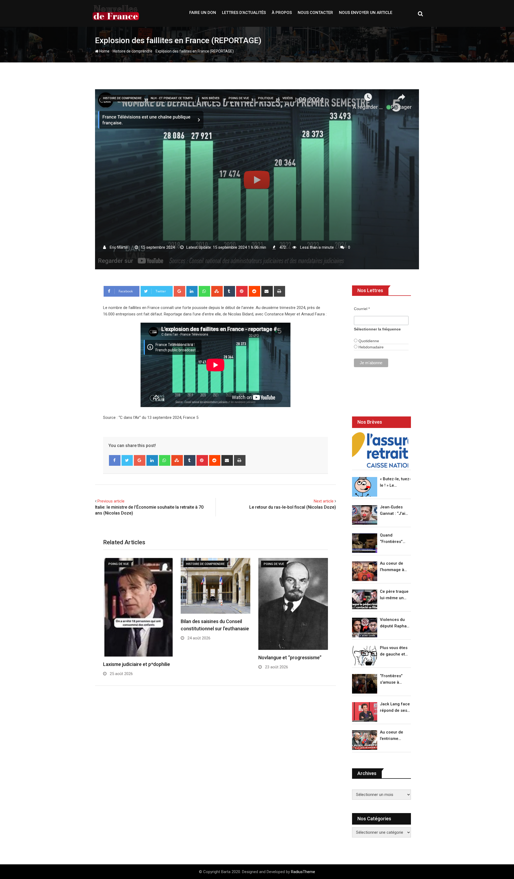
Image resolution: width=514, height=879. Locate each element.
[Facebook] (114, 460)
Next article (324, 501)
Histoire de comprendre (132, 51)
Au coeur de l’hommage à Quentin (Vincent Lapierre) (392, 567)
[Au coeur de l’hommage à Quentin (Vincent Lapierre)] (364, 571)
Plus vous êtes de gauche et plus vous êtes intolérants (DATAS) (393, 651)
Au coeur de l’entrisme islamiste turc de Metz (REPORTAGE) (393, 736)
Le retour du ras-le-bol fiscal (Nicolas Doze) (292, 507)
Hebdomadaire (370, 347)
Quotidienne (368, 341)
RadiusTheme (303, 871)
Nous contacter (315, 12)
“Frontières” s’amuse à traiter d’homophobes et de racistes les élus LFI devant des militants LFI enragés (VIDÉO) (394, 679)
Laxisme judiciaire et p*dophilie (136, 664)
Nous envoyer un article (365, 12)
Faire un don (202, 12)
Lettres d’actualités (244, 12)
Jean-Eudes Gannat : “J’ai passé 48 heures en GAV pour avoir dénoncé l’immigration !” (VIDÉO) (394, 511)
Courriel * (362, 309)
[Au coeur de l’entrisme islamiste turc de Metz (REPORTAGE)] (364, 740)
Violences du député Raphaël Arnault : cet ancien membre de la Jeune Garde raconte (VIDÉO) (395, 623)
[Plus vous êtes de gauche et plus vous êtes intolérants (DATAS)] (364, 655)
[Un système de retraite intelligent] (380, 449)
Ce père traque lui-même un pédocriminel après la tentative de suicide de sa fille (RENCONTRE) (394, 595)
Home (104, 51)
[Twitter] (127, 460)
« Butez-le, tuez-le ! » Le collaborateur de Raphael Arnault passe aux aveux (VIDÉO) (395, 482)
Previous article (110, 501)
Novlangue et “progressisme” (290, 657)
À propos (282, 12)
